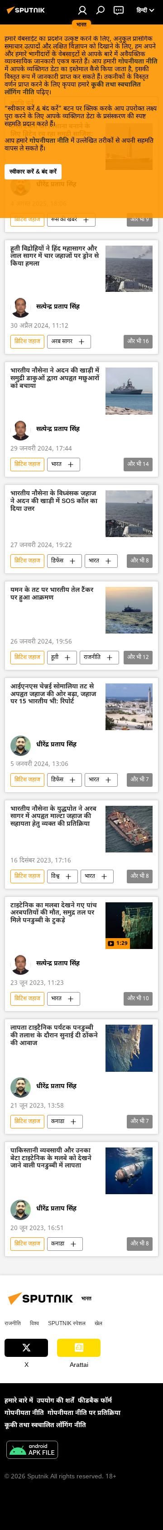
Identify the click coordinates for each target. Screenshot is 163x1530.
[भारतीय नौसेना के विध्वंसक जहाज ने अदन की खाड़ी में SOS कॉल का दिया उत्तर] (129, 513)
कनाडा (57, 1121)
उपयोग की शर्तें (55, 1401)
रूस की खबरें (64, 219)
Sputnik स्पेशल (67, 1323)
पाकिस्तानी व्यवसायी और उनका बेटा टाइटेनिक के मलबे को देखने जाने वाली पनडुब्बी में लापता (50, 1159)
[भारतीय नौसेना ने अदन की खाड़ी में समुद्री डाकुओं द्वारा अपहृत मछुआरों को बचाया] (129, 391)
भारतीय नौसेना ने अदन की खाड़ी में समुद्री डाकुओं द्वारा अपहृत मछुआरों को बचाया (54, 379)
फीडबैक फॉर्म (95, 1401)
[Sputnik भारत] (27, 14)
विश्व (55, 876)
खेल (98, 1323)
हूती (54, 657)
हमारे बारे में (19, 1401)
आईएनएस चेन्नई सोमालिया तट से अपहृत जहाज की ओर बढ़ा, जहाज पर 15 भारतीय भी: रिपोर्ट (53, 695)
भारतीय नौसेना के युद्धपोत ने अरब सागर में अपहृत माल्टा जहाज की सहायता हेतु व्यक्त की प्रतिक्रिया (53, 817)
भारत (56, 464)
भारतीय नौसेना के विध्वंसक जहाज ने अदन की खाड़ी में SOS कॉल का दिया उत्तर (53, 501)
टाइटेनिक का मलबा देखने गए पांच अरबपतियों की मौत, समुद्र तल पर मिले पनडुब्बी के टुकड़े (53, 913)
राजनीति (92, 657)
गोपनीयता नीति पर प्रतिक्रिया (84, 1413)
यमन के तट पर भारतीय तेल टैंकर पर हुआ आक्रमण (51, 594)
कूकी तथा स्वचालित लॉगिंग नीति (45, 1425)
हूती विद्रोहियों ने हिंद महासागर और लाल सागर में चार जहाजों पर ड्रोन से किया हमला (54, 257)
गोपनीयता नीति (138, 62)
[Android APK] (32, 1451)
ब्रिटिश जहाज (27, 219)
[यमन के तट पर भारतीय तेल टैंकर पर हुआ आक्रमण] (129, 610)
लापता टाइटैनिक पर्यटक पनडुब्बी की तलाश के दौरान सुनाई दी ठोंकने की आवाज (54, 1036)
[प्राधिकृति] (82, 10)
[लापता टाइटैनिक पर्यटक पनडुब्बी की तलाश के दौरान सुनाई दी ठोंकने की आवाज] (129, 1048)
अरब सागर (61, 341)
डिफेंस (57, 561)
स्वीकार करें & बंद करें (33, 171)
